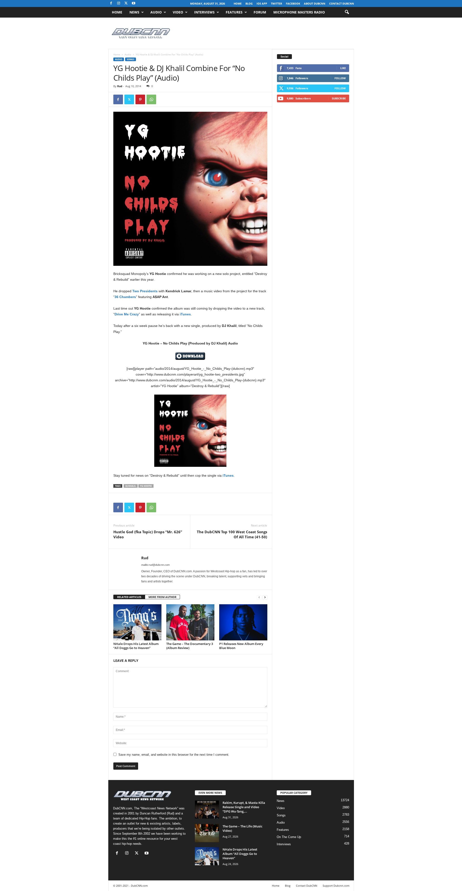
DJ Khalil (130, 486)
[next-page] (265, 597)
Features (234, 12)
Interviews (204, 12)
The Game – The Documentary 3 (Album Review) (189, 646)
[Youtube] (133, 3)
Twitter (276, 3)
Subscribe (339, 98)
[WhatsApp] (151, 99)
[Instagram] (119, 3)
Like (343, 68)
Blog (249, 3)
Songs (130, 59)
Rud (119, 86)
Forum (260, 12)
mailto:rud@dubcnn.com (155, 564)
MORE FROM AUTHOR (162, 597)
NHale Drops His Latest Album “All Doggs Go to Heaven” (136, 646)
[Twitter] (129, 99)
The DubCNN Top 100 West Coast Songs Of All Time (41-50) (232, 534)
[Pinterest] (140, 99)
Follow (340, 78)
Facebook (293, 3)
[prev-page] (259, 597)
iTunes (185, 314)
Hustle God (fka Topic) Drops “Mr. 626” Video (147, 534)
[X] (126, 3)
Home (238, 3)
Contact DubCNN (341, 3)
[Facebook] (111, 3)
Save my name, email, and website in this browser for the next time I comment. (173, 754)
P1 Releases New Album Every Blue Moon (241, 646)
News (134, 12)
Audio (156, 12)
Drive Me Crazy (127, 314)
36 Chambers (125, 297)
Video (178, 12)
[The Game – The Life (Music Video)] (207, 833)
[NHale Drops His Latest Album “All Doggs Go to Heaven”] (137, 622)
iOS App (262, 3)
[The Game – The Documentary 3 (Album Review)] (190, 622)
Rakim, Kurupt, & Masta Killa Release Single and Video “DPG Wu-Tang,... (244, 806)
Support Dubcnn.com (336, 885)
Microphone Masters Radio (299, 12)
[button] (346, 12)
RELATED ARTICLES (129, 597)
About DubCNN (314, 3)
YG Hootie (146, 486)
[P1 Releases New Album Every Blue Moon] (243, 622)
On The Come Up (289, 837)
